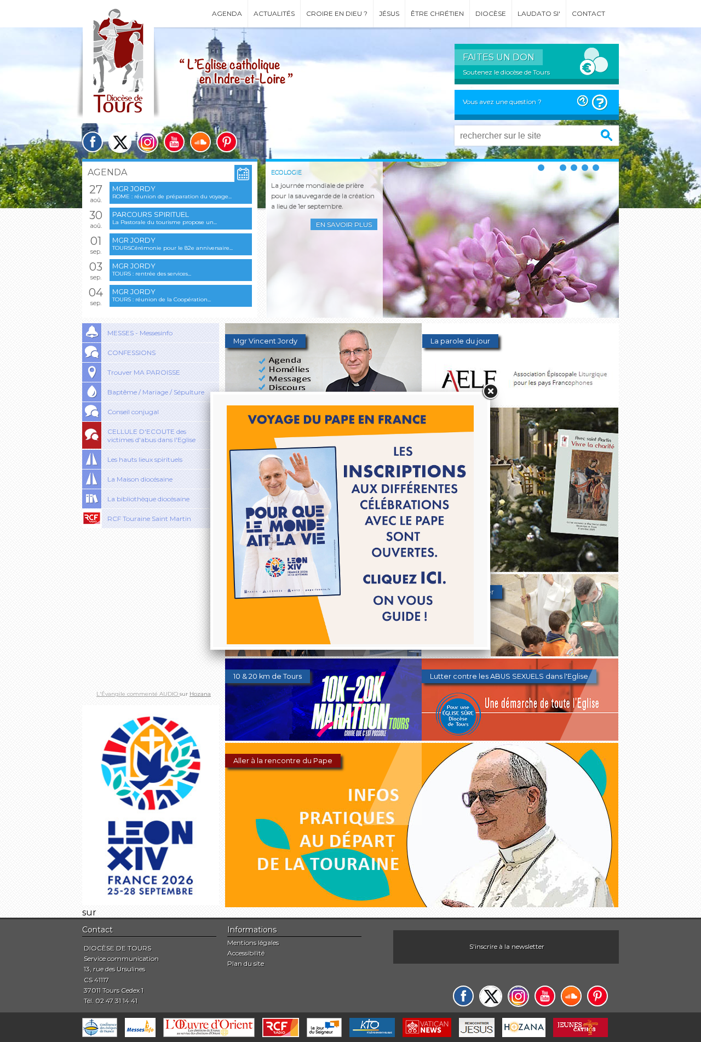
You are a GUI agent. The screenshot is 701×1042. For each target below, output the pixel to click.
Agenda (227, 13)
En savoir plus (344, 224)
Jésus (389, 13)
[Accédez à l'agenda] (243, 174)
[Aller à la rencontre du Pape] (421, 904)
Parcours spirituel (150, 214)
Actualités (274, 13)
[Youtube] (174, 141)
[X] (119, 142)
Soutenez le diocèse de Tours (506, 72)
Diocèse (490, 13)
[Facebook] (92, 141)
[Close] (490, 392)
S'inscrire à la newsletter (506, 946)
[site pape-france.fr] (150, 902)
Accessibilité (246, 953)
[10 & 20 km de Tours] (323, 737)
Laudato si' (539, 13)
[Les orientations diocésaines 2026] (323, 653)
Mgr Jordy (134, 189)
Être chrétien (437, 13)
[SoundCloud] (200, 141)
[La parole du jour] (520, 402)
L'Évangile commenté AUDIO (138, 693)
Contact (588, 13)
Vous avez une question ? (502, 102)
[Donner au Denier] (520, 653)
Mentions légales (253, 942)
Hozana (200, 693)
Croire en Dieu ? (336, 13)
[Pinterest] (226, 141)
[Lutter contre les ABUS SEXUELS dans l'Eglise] (520, 737)
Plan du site (245, 963)
